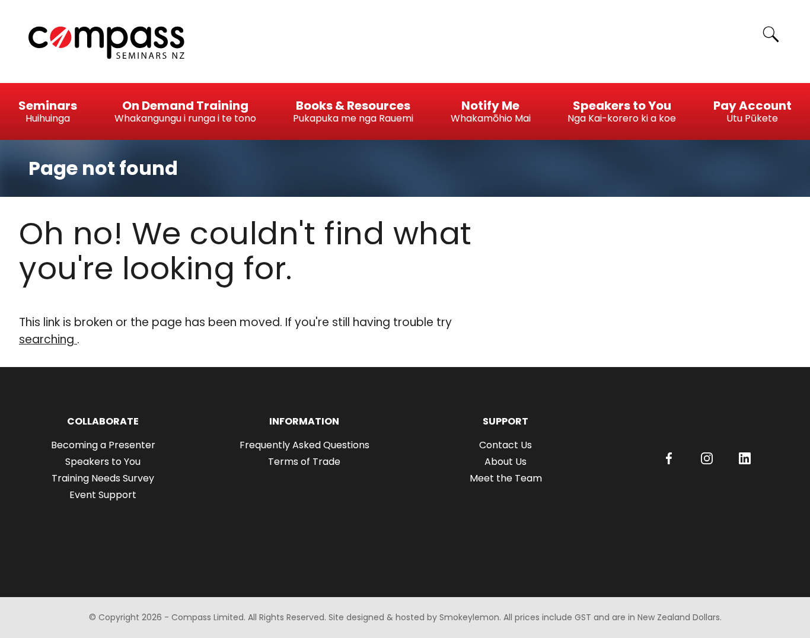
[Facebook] (668, 458)
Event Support (102, 495)
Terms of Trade (304, 461)
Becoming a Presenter (103, 445)
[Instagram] (706, 458)
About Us (505, 461)
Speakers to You (103, 461)
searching (48, 339)
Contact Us (505, 445)
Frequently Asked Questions (304, 445)
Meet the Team (506, 478)
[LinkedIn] (744, 458)
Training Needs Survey (103, 478)
